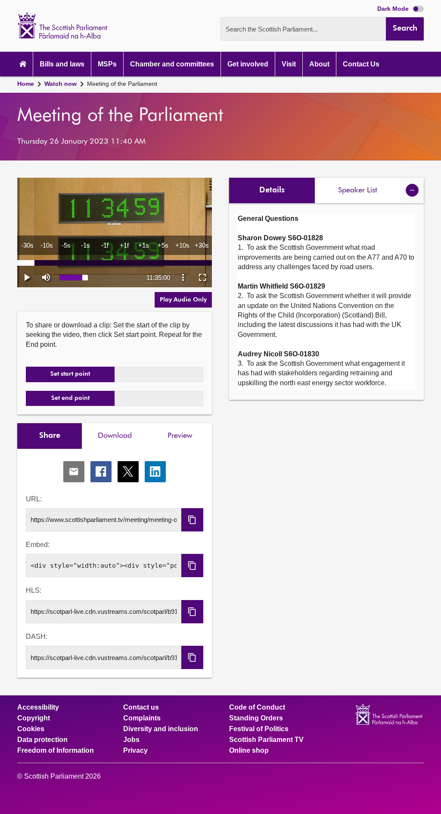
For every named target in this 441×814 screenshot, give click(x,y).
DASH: (36, 636)
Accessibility (38, 707)
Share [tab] (49, 436)
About (319, 64)
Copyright (33, 718)
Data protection (42, 739)
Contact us (141, 707)
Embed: (38, 544)
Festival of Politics (259, 729)
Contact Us (361, 64)
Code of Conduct (257, 707)
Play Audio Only (183, 300)
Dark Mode (393, 8)
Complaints (142, 718)
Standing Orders (256, 718)
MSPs (107, 64)
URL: (34, 499)
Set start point (70, 374)
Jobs (131, 739)
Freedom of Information (55, 750)
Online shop (249, 750)
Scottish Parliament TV (266, 739)
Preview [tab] (180, 436)
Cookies (30, 729)
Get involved (247, 64)
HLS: (33, 590)
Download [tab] (115, 436)
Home (25, 83)
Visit (289, 64)
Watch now (60, 83)
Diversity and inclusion (160, 729)
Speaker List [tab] (357, 190)
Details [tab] (272, 190)
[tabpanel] (114, 563)
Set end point (70, 398)
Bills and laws (62, 64)
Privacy (135, 750)
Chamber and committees (172, 64)
